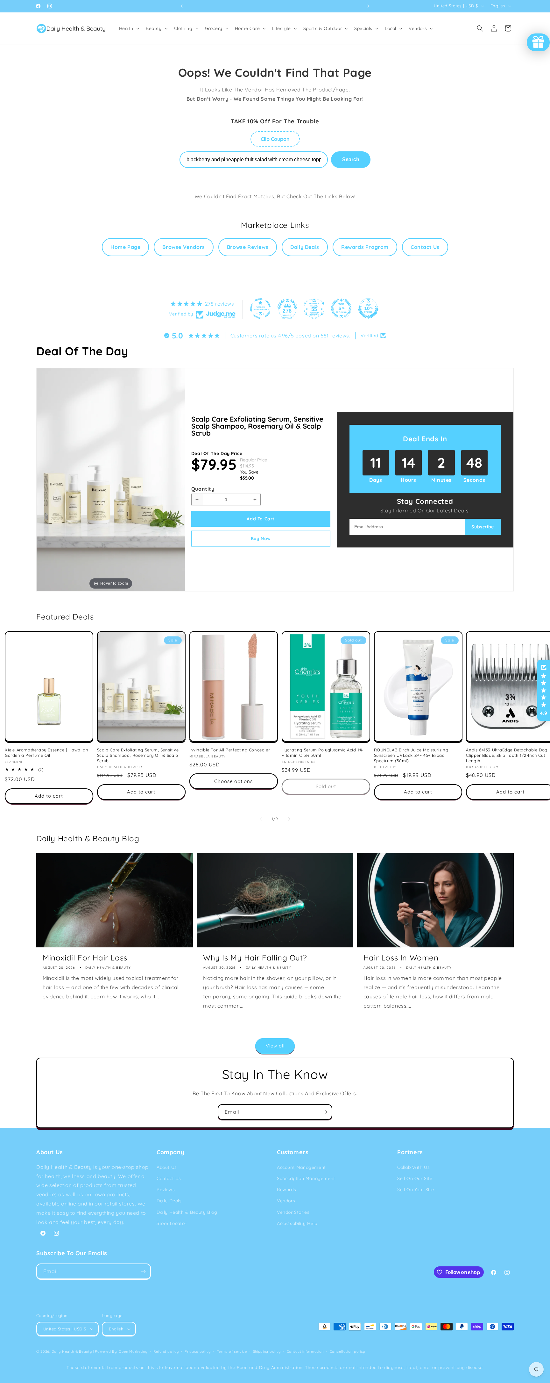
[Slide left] (261, 819)
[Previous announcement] (182, 6)
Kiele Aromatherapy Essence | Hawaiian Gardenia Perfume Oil (46, 752)
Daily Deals (304, 247)
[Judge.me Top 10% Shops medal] (368, 308)
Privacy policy (198, 1351)
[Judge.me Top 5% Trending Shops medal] (341, 308)
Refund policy (166, 1351)
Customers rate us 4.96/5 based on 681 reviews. (290, 335)
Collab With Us (413, 1167)
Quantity (203, 489)
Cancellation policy (347, 1351)
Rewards (286, 1189)
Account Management (301, 1167)
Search (350, 159)
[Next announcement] (368, 6)
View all (275, 1046)
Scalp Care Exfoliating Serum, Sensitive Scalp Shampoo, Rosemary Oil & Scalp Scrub (257, 426)
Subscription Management (306, 1178)
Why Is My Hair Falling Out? (255, 957)
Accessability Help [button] (297, 1223)
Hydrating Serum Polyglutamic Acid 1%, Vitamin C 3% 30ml (323, 752)
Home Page (125, 247)
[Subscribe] (325, 1112)
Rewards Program (365, 247)
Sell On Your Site (415, 1189)
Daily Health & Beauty (72, 1351)
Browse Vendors (183, 247)
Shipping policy (267, 1351)
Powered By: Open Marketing (121, 1351)
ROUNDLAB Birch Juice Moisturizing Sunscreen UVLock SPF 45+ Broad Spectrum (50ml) (411, 755)
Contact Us (425, 247)
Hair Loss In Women (401, 957)
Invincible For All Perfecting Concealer (229, 749)
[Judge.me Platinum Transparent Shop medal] (260, 308)
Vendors (286, 1201)
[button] (128, 28)
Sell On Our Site (415, 1178)
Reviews (166, 1189)
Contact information (305, 1351)
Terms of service (232, 1351)
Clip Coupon (275, 139)
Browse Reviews (247, 247)
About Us (167, 1167)
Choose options (233, 781)
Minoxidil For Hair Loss (85, 957)
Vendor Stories (293, 1212)
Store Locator (172, 1223)
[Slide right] (289, 819)
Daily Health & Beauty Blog (187, 1212)
